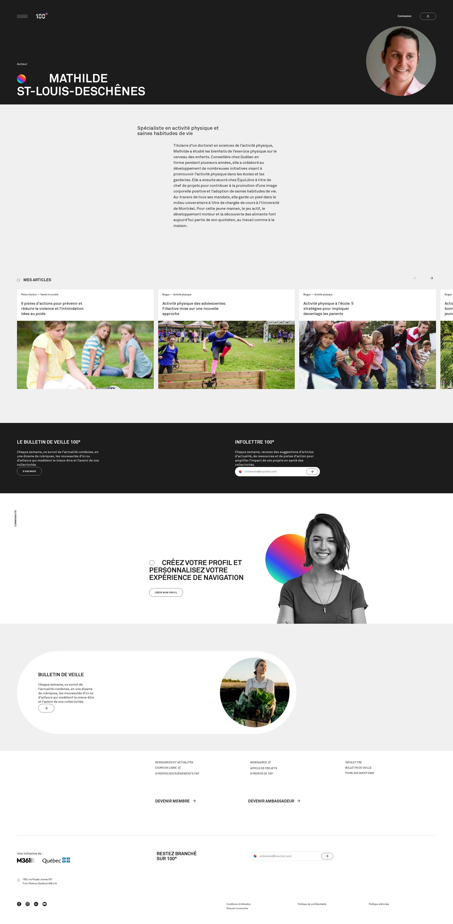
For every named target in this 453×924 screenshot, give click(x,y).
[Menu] (22, 16)
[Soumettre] (312, 471)
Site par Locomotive (237, 908)
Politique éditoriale (379, 904)
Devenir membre (173, 801)
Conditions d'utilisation (238, 904)
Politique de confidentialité (312, 904)
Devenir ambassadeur (271, 801)
